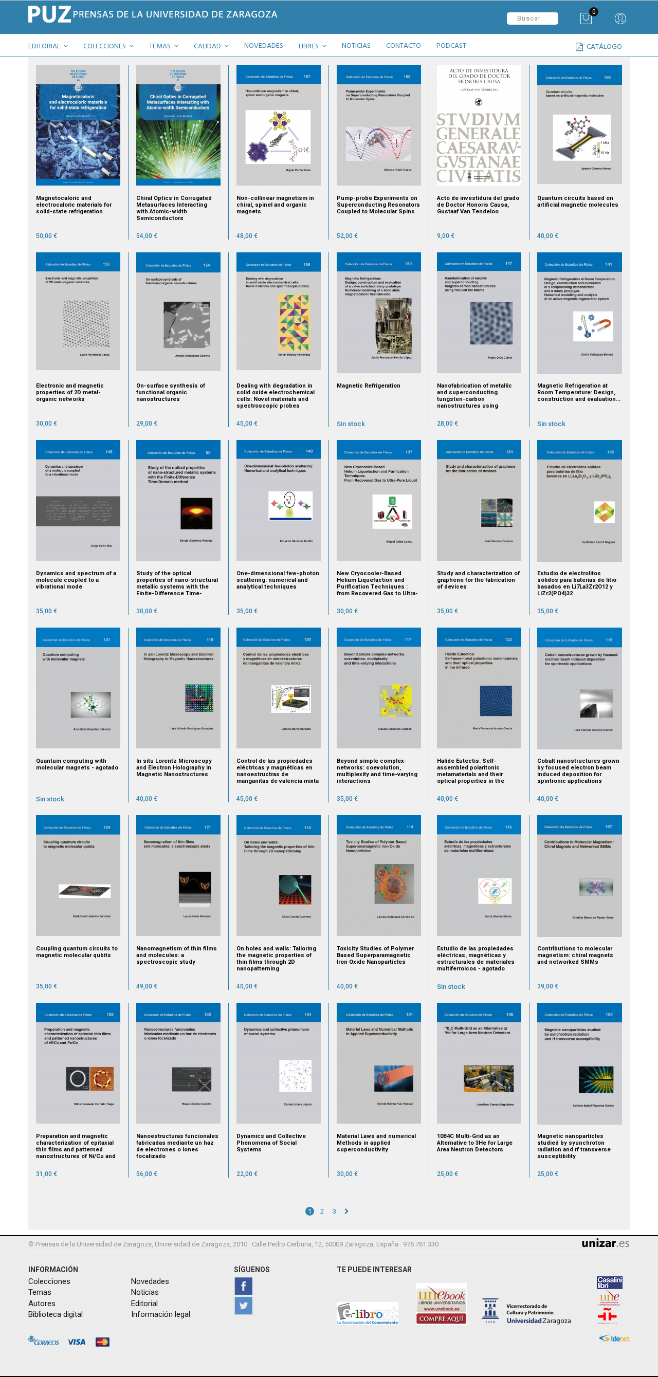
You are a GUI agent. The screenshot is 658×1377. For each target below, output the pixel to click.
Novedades (150, 1281)
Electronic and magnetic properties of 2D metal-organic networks (70, 392)
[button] (52, 48)
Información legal (160, 1314)
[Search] (620, 22)
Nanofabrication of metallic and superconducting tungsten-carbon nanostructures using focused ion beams (474, 395)
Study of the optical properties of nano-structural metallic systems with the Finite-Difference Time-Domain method (177, 583)
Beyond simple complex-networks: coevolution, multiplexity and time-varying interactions (377, 771)
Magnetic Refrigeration (368, 385)
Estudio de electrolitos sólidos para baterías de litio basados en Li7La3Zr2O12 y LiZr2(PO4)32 (576, 583)
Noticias (145, 1292)
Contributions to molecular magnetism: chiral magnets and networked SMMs (575, 955)
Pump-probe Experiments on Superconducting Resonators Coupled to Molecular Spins (378, 205)
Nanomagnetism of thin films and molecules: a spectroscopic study (176, 955)
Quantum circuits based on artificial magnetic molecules (577, 201)
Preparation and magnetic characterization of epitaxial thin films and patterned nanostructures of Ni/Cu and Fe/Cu (76, 1146)
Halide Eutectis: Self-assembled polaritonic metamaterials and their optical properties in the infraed (470, 771)
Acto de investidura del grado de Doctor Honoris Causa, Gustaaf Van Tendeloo (478, 205)
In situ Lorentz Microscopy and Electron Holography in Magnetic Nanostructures (174, 768)
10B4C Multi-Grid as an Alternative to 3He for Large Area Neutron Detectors (475, 1143)
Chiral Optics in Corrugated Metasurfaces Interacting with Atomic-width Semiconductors (174, 208)
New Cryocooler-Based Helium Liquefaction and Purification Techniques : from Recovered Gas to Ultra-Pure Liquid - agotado (377, 583)
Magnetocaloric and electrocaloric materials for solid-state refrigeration (74, 205)
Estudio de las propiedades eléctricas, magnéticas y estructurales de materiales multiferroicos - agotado (476, 958)
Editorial (144, 1303)
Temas (39, 1292)
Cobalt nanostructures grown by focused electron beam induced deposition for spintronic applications (578, 771)
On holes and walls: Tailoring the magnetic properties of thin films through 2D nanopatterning (276, 958)
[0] (586, 22)
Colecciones (49, 1281)
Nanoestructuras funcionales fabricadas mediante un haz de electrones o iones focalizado (177, 1146)
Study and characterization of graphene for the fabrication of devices (478, 580)
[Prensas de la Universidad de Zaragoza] (174, 14)
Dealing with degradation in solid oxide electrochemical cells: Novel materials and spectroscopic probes (275, 395)
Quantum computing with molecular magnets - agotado (77, 764)
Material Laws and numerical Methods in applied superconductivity (376, 1143)
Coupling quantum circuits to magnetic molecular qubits (77, 952)
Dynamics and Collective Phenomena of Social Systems (271, 1143)
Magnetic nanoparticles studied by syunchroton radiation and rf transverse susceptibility (574, 1146)
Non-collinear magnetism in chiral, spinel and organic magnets (275, 205)
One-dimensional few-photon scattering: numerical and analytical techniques (277, 580)
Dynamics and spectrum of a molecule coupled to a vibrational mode (76, 580)
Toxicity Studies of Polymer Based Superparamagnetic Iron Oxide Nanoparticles (375, 955)
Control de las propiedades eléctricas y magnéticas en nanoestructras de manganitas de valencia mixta (277, 771)
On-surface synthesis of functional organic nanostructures (170, 392)
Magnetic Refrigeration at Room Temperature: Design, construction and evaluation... (578, 392)
